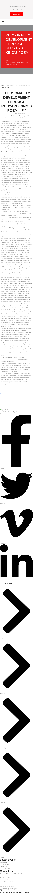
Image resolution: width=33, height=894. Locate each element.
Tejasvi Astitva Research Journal (9, 85)
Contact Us (16, 14)
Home (8, 60)
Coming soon (3, 862)
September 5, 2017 (25, 85)
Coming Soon (3, 866)
